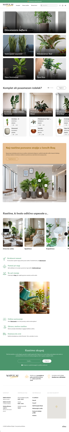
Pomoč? (34, 403)
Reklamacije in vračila (37, 408)
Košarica (34, 415)
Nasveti (34, 400)
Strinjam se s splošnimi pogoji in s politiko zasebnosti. (35, 365)
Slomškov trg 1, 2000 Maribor (58, 377)
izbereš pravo (42, 260)
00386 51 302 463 (7, 402)
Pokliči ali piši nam (36, 268)
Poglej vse (61, 88)
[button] (48, 87)
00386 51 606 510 (7, 397)
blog (15, 275)
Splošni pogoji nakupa (37, 405)
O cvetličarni (35, 397)
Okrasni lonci (34, 5)
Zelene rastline (25, 5)
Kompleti (18, 5)
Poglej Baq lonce (12, 159)
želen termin (13, 321)
